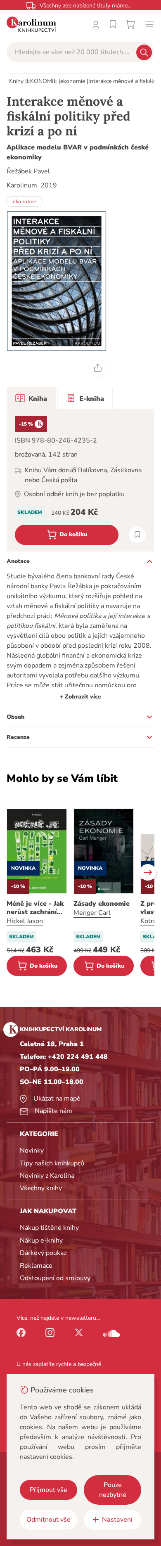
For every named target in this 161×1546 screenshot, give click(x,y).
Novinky (32, 1150)
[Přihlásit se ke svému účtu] (96, 24)
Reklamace (36, 1265)
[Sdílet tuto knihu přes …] (98, 368)
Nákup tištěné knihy (49, 1227)
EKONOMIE (42, 81)
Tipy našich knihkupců (52, 1163)
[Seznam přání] (113, 24)
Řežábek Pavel (28, 171)
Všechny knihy (41, 1188)
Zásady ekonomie (101, 904)
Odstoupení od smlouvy (55, 1278)
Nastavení (117, 1519)
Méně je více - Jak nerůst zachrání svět (35, 908)
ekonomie (72, 81)
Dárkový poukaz (43, 1252)
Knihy (16, 81)
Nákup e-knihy (41, 1240)
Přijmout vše (48, 1489)
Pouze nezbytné (112, 1489)
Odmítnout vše (48, 1519)
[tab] (31, 398)
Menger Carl (92, 912)
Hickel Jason (25, 921)
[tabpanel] (80, 480)
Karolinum (22, 185)
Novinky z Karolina (47, 1175)
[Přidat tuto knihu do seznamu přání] (137, 535)
